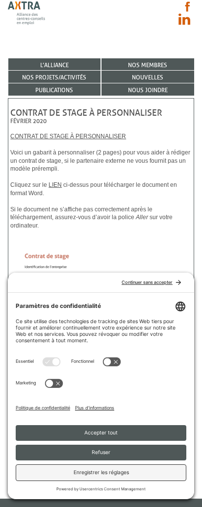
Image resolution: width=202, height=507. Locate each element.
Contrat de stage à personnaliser (68, 136)
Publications (54, 90)
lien (55, 184)
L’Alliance (54, 65)
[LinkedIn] (184, 19)
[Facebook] (187, 6)
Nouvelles (147, 77)
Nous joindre (148, 90)
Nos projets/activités (54, 77)
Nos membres (147, 65)
